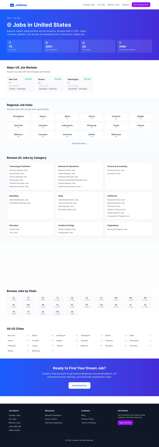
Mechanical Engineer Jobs (117, 229)
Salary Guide (14, 430)
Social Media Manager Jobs (19, 203)
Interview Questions (53, 423)
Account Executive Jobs (67, 203)
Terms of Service (88, 423)
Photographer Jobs (65, 233)
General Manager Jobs (67, 183)
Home (9, 18)
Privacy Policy (87, 419)
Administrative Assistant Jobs (69, 186)
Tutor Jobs (13, 233)
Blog (83, 415)
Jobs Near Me (15, 426)
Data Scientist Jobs (16, 173)
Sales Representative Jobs (68, 200)
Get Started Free (141, 4)
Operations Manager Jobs (68, 177)
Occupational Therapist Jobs (118, 216)
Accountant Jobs (113, 173)
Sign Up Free (125, 423)
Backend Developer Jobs (19, 186)
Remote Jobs (113, 4)
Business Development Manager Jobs (72, 180)
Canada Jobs (89, 4)
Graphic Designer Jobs (67, 229)
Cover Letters (51, 419)
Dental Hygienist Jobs (115, 213)
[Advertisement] (79, 262)
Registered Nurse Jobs (116, 200)
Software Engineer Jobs (18, 170)
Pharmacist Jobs (113, 206)
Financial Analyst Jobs (115, 170)
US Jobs (101, 4)
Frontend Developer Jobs (19, 183)
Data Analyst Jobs (16, 180)
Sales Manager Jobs (66, 206)
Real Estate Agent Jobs (67, 209)
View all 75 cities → (79, 143)
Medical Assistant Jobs (116, 203)
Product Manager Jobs (18, 177)
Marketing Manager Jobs (18, 200)
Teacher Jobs (14, 229)
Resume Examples (53, 415)
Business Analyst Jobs (66, 170)
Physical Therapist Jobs (116, 209)
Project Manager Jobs (66, 173)
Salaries (125, 4)
